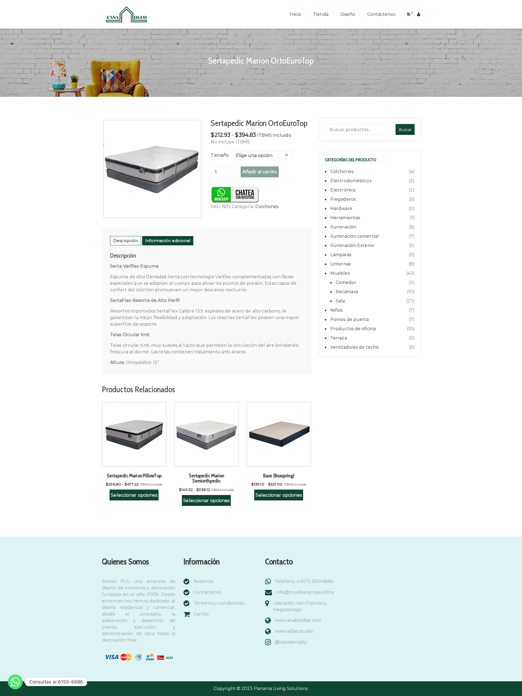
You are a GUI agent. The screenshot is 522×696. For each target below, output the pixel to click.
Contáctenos (381, 14)
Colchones (266, 206)
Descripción (125, 240)
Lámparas (340, 254)
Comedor (346, 282)
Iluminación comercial (354, 236)
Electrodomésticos (350, 180)
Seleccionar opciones (134, 495)
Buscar (405, 129)
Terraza (338, 338)
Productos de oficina (353, 328)
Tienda (320, 14)
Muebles (340, 273)
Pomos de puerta (349, 319)
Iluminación (343, 227)
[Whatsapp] (15, 682)
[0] (408, 14)
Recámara (347, 291)
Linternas (340, 264)
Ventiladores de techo (354, 347)
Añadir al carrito (260, 171)
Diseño (347, 14)
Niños (336, 310)
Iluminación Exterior (352, 245)
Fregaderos (343, 199)
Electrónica (342, 190)
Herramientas (345, 217)
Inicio (295, 14)
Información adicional (167, 240)
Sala (340, 301)
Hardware (341, 208)
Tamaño (220, 155)
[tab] (125, 240)
